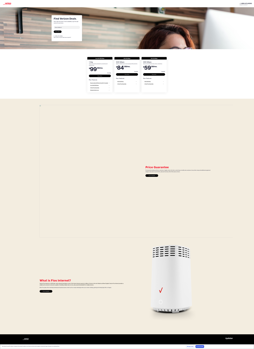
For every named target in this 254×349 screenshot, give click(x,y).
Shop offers (57, 31)
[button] (109, 72)
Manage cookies (190, 346)
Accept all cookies (199, 346)
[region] (127, 346)
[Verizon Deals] (7, 4)
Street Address (58, 27)
